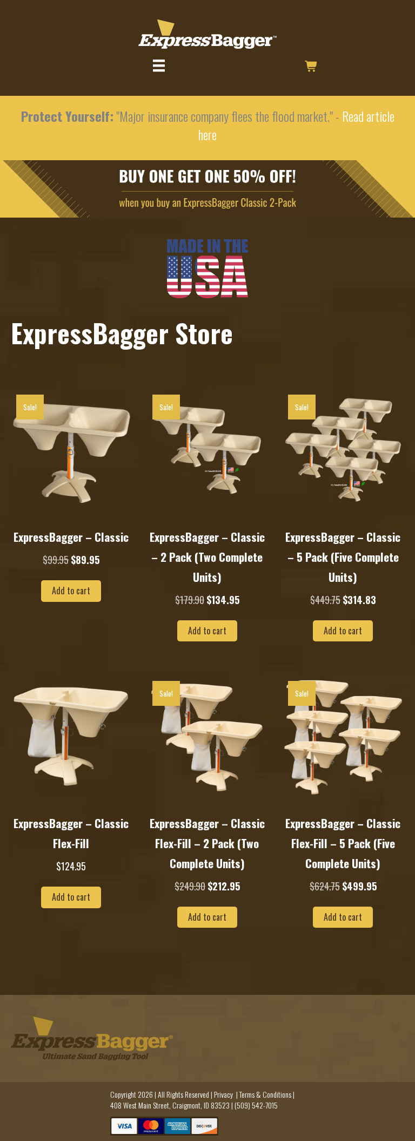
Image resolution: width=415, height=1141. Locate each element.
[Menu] (158, 66)
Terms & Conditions (265, 1094)
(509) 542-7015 (256, 1105)
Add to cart (71, 590)
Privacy (223, 1094)
